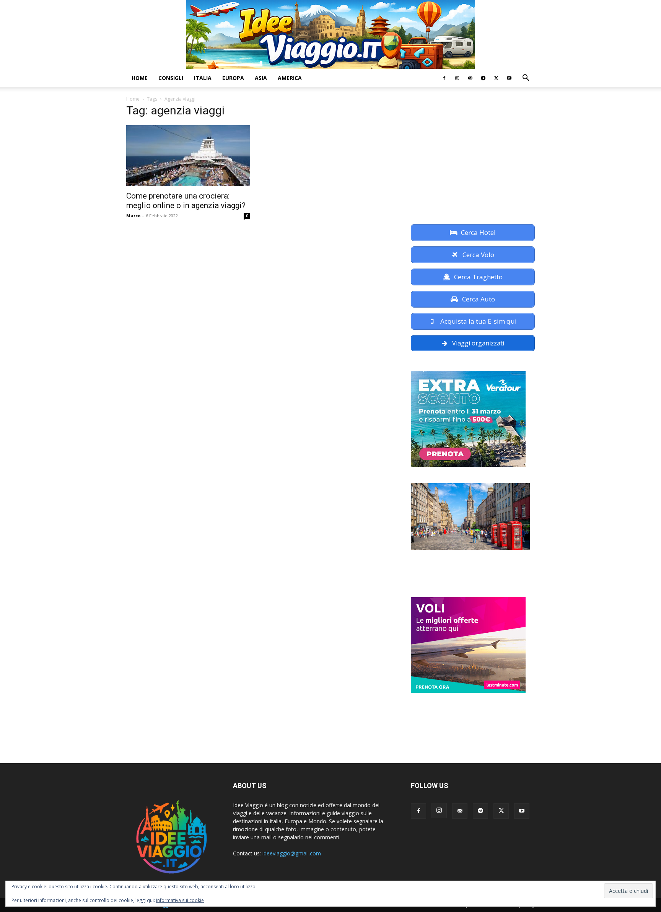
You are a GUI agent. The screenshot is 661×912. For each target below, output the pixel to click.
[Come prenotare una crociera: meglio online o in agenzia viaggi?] (188, 155)
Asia (261, 77)
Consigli (170, 77)
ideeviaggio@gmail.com (291, 853)
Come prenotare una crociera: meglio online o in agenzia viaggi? (186, 200)
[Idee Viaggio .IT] (330, 34)
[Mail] (470, 78)
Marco (133, 215)
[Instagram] (457, 78)
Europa (233, 77)
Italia (203, 77)
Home (140, 77)
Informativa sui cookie (180, 900)
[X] (496, 78)
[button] (525, 78)
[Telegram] (483, 78)
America (290, 77)
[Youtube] (509, 78)
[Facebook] (444, 78)
